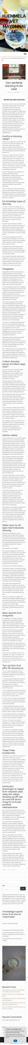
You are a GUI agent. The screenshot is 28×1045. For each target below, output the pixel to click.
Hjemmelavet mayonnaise (14, 23)
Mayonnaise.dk (5, 58)
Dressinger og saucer (12, 869)
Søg (3, 885)
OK (15, 1040)
